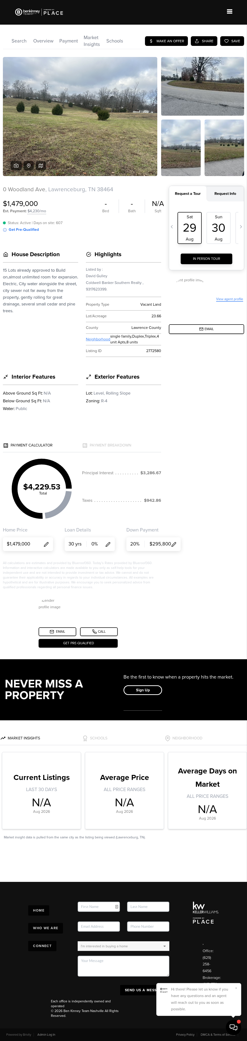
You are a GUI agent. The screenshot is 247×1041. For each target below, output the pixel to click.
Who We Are (45, 928)
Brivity (27, 1035)
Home (38, 910)
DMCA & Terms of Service (218, 1035)
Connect (42, 946)
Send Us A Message (145, 990)
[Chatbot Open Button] (233, 1027)
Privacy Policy (185, 1035)
